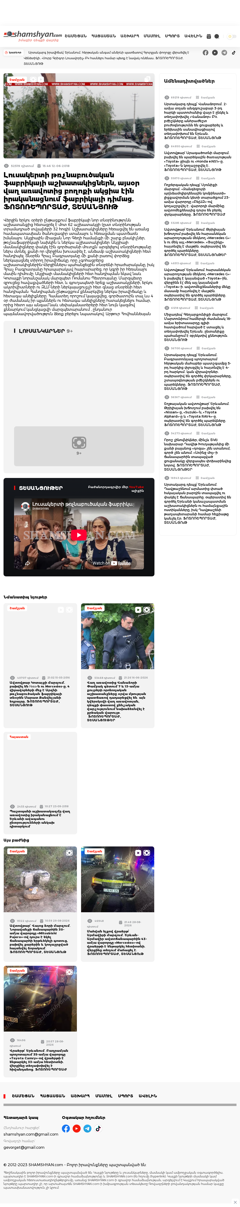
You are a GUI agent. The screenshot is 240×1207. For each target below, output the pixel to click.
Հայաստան (19, 737)
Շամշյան (17, 80)
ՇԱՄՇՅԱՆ (76, 36)
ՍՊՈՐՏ (172, 36)
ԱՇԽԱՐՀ (129, 36)
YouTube (136, 487)
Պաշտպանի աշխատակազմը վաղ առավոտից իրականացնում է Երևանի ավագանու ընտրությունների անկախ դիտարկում (40, 818)
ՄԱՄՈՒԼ (152, 36)
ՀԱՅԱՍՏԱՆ (103, 36)
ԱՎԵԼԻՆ (193, 36)
